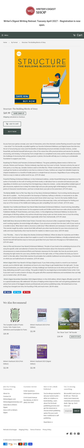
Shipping (6, 117)
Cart (79, 35)
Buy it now (12, 131)
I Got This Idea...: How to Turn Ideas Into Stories (19, 235)
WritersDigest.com (9, 399)
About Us (6, 393)
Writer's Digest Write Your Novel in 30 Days (17, 263)
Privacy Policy (47, 429)
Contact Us (7, 396)
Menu (6, 35)
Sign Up (76, 411)
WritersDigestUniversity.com (12, 402)
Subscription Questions (31, 393)
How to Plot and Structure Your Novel (16, 246)
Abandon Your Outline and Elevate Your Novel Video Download (24, 207)
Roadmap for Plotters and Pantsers (15, 163)
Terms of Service (35, 429)
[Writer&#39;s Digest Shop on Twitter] (67, 434)
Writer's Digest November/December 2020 (17, 279)
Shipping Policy (23, 429)
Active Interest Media (14, 440)
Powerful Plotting (9, 179)
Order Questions (29, 391)
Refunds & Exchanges (10, 429)
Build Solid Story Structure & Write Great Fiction (19, 221)
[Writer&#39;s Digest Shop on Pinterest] (75, 434)
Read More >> (48, 422)
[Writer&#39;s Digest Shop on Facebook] (71, 434)
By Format (14, 42)
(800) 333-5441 (29, 402)
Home (5, 42)
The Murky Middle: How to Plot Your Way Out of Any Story (22, 193)
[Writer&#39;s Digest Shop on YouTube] (78, 434)
